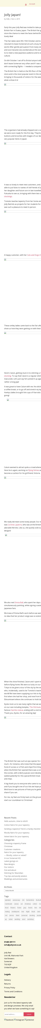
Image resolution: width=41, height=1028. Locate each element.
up (6, 919)
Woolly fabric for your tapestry (16, 833)
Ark (23, 900)
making (7, 912)
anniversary (16, 900)
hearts (30, 908)
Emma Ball (19, 602)
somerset (24, 915)
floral (6, 908)
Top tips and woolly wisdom (15, 876)
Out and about (10, 870)
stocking (32, 915)
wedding (17, 919)
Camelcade (8, 904)
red (6, 915)
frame (19, 908)
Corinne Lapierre (15, 524)
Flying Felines (33, 470)
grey (24, 908)
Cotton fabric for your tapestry (17, 825)
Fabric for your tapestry (14, 852)
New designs (9, 864)
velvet (10, 919)
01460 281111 (9, 942)
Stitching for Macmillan (13, 873)
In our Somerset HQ (12, 858)
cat (22, 904)
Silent (17, 915)
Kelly (8, 19)
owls (38, 912)
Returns (7, 984)
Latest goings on (11, 861)
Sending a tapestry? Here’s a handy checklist (22, 829)
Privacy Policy (9, 987)
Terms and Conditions (13, 991)
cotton (35, 904)
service (11, 915)
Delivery (7, 980)
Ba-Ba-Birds (30, 900)
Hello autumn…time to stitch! (16, 821)
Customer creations (12, 849)
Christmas (8, 846)
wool (23, 919)
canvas (16, 904)
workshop (30, 919)
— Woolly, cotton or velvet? (15, 855)
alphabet (8, 900)
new (22, 912)
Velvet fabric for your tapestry (16, 836)
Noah (33, 912)
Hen (35, 908)
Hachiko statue (17, 710)
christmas (28, 904)
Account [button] (32, 4)
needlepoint (15, 912)
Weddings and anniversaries (15, 879)
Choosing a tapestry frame (15, 843)
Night (27, 912)
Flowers (12, 908)
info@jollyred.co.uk (12, 945)
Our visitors (9, 867)
